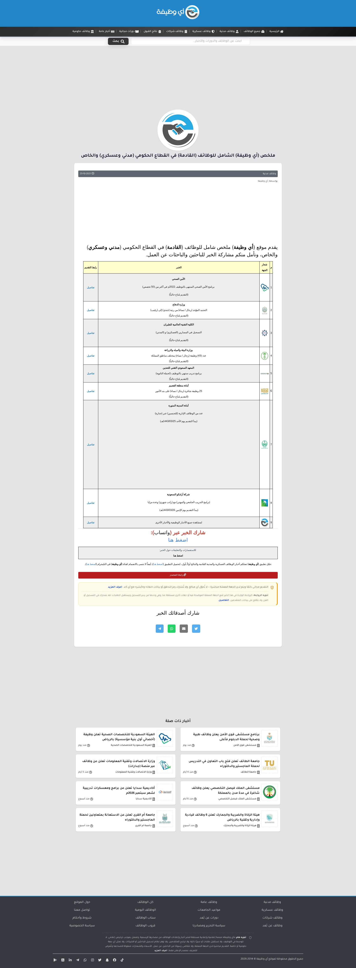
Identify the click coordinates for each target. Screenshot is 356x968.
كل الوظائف (145, 902)
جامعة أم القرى (143, 826)
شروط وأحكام (82, 918)
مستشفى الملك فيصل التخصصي (237, 799)
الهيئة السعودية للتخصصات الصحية (131, 745)
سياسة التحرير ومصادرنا (209, 926)
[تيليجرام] (77, 960)
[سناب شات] (107, 960)
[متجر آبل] (62, 960)
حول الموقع (82, 902)
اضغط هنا (178, 539)
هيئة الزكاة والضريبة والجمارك (240, 826)
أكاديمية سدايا (144, 799)
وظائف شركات (272, 918)
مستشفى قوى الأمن (244, 745)
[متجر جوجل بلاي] (55, 960)
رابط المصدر (177, 575)
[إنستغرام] (92, 960)
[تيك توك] (121, 960)
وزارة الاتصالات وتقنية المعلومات (133, 772)
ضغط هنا (90, 564)
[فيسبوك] (114, 960)
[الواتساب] (84, 960)
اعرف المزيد (115, 587)
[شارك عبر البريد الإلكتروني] (184, 629)
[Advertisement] (178, 79)
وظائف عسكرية (272, 910)
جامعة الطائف (248, 772)
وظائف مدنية (269, 174)
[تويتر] (99, 960)
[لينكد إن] (70, 960)
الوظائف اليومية (145, 910)
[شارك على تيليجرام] (160, 629)
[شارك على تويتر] (196, 629)
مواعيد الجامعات (209, 910)
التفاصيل (224, 600)
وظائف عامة (209, 902)
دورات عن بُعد (209, 918)
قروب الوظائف (145, 926)
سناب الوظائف (146, 918)
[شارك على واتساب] (172, 629)
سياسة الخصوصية (82, 926)
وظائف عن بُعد (272, 926)
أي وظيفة (262, 959)
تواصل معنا (82, 910)
